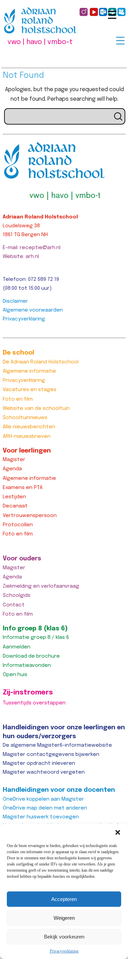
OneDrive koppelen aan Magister (43, 799)
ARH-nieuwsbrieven (27, 436)
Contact (14, 605)
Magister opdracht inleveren (39, 763)
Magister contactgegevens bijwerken (51, 754)
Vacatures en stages (29, 389)
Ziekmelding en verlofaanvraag (41, 586)
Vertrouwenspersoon (30, 515)
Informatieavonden (27, 665)
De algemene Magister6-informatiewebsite (57, 745)
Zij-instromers (28, 692)
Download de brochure (31, 656)
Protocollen (18, 525)
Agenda (12, 469)
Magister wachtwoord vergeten (44, 772)
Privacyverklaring (64, 951)
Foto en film (18, 399)
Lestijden (14, 497)
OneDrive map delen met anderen (45, 808)
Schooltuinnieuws (25, 417)
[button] (117, 832)
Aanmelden (16, 647)
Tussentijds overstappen (34, 703)
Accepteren (64, 899)
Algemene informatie (29, 371)
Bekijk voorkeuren (64, 937)
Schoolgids (16, 595)
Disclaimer (15, 301)
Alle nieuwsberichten (29, 427)
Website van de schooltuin (36, 408)
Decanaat (15, 506)
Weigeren (64, 918)
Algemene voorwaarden (33, 310)
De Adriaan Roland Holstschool (41, 362)
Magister (14, 459)
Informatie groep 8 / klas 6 (36, 637)
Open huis (15, 674)
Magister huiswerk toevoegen (41, 817)
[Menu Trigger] (120, 40)
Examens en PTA (23, 487)
